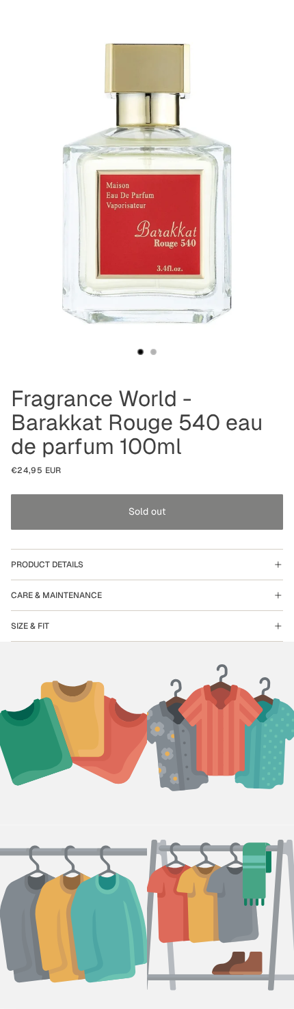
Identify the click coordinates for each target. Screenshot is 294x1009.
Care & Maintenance (56, 595)
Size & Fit (30, 626)
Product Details (47, 564)
